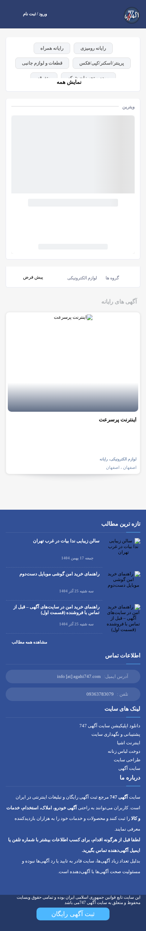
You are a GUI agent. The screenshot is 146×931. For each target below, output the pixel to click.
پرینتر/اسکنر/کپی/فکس (101, 63)
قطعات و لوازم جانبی (42, 63)
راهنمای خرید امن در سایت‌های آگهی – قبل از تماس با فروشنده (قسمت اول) (56, 609)
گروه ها (112, 277)
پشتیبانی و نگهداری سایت (115, 734)
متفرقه (44, 78)
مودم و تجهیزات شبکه (88, 78)
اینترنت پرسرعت (117, 419)
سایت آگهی (129, 768)
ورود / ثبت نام (35, 13)
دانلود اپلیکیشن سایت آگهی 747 (109, 725)
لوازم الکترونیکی (82, 277)
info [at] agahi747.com (79, 676)
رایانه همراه (51, 48)
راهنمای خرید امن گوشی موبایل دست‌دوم (59, 573)
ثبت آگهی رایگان (73, 914)
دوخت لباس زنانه (124, 751)
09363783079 (100, 694)
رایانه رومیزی (93, 48)
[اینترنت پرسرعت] (73, 363)
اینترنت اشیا (128, 742)
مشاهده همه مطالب (29, 642)
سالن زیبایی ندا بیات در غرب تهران (66, 540)
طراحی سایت (127, 759)
